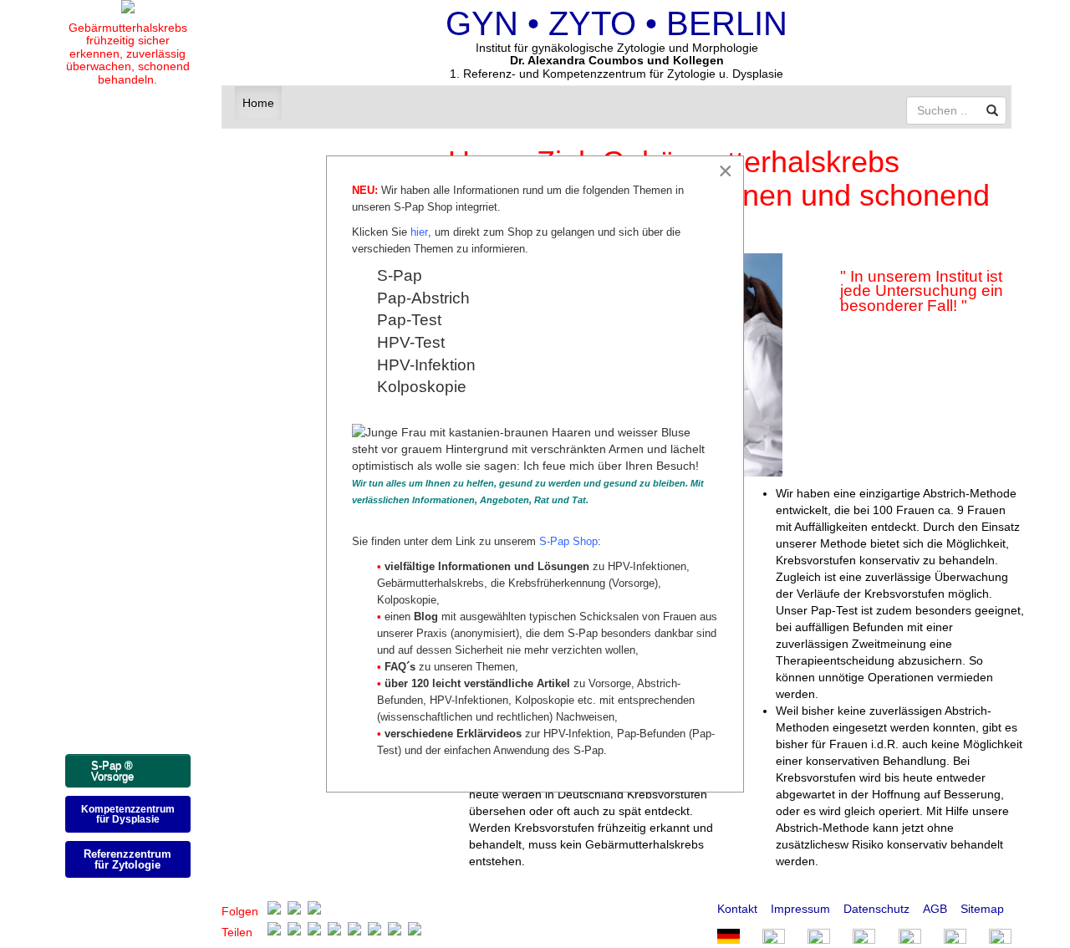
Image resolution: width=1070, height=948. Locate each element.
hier (419, 232)
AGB (935, 908)
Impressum (800, 908)
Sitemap (982, 908)
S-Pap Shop (568, 541)
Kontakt (737, 908)
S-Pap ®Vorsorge (112, 770)
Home (258, 103)
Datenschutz (876, 908)
